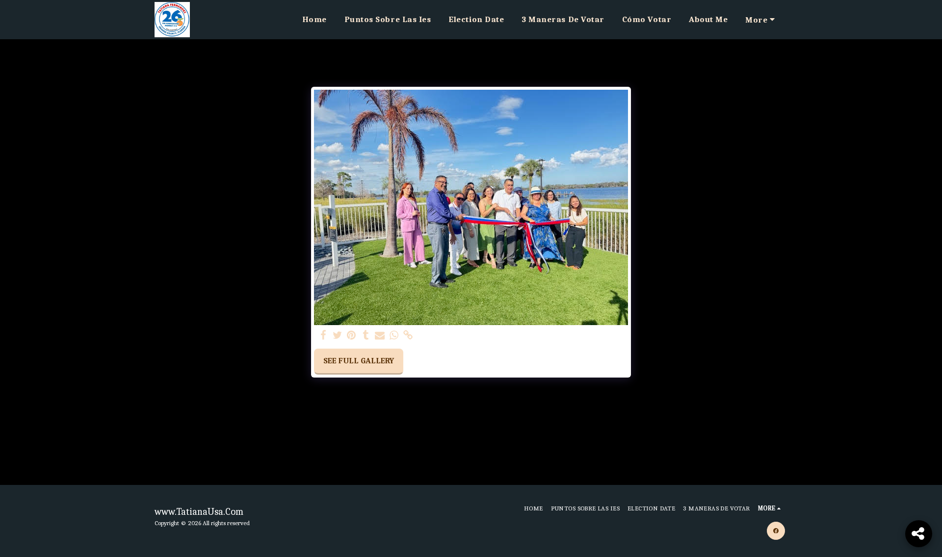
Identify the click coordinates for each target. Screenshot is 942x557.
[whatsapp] (394, 335)
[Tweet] (337, 335)
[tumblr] (366, 335)
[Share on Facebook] (323, 335)
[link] (408, 335)
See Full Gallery (358, 360)
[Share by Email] (380, 335)
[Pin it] (351, 335)
